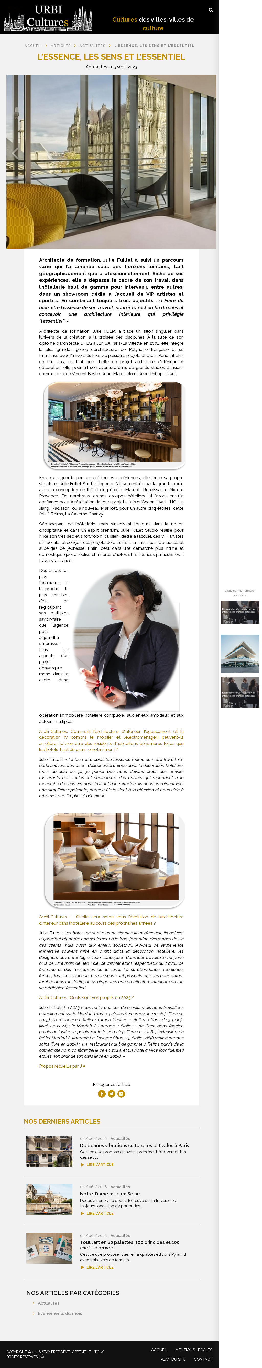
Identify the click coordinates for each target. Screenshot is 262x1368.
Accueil (33, 46)
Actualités (96, 66)
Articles (61, 46)
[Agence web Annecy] (41, 1357)
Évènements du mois (60, 1313)
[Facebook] (102, 1094)
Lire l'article (100, 1165)
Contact (203, 1359)
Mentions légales (194, 1350)
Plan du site (173, 1359)
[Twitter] (111, 1094)
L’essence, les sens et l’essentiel (154, 46)
